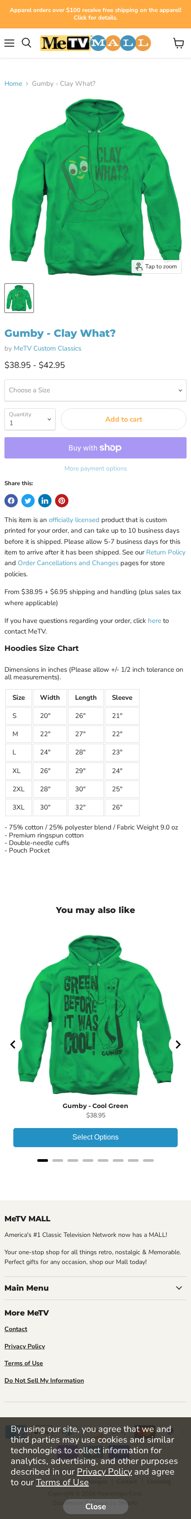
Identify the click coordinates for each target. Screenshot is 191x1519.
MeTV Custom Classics (47, 348)
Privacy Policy (104, 1472)
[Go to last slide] (13, 1044)
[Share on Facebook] (11, 500)
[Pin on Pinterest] (61, 500)
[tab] (42, 1160)
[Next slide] (178, 1044)
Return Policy (166, 552)
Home (13, 84)
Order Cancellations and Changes (68, 562)
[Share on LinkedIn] (45, 500)
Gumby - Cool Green (95, 1106)
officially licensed (74, 519)
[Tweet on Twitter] (28, 500)
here (154, 620)
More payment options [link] (95, 468)
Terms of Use (62, 1482)
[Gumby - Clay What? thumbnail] (19, 298)
